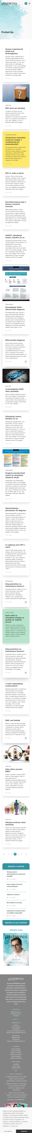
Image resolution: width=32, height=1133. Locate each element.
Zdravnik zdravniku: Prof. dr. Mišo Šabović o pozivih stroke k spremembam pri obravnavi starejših (16, 1079)
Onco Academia (16, 1049)
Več (16, 1070)
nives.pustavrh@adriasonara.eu (16, 1030)
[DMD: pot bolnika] (26, 738)
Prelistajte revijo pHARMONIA (16, 1099)
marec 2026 (16, 1066)
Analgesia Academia (16, 1058)
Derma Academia (16, 1056)
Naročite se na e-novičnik (16, 923)
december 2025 (16, 1068)
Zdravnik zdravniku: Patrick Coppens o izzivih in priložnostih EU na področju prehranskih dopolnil (16, 1095)
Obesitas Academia (16, 1054)
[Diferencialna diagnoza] (26, 362)
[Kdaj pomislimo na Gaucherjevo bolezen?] (26, 602)
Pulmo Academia (16, 1050)
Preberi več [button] (14, 1126)
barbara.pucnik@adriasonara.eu (16, 1041)
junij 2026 (16, 1064)
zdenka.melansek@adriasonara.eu (16, 1032)
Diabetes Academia (15, 1052)
